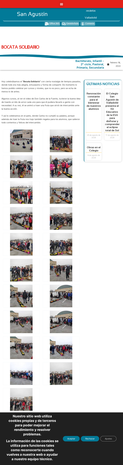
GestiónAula (72, 23)
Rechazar (90, 438)
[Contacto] (83, 24)
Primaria (82, 67)
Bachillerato (83, 61)
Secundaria (96, 67)
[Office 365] (47, 24)
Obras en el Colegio (93, 149)
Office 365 (54, 23)
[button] (61, 4)
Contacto (90, 23)
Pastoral (97, 64)
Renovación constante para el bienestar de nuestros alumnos (94, 101)
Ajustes (108, 438)
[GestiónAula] (64, 24)
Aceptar (71, 438)
